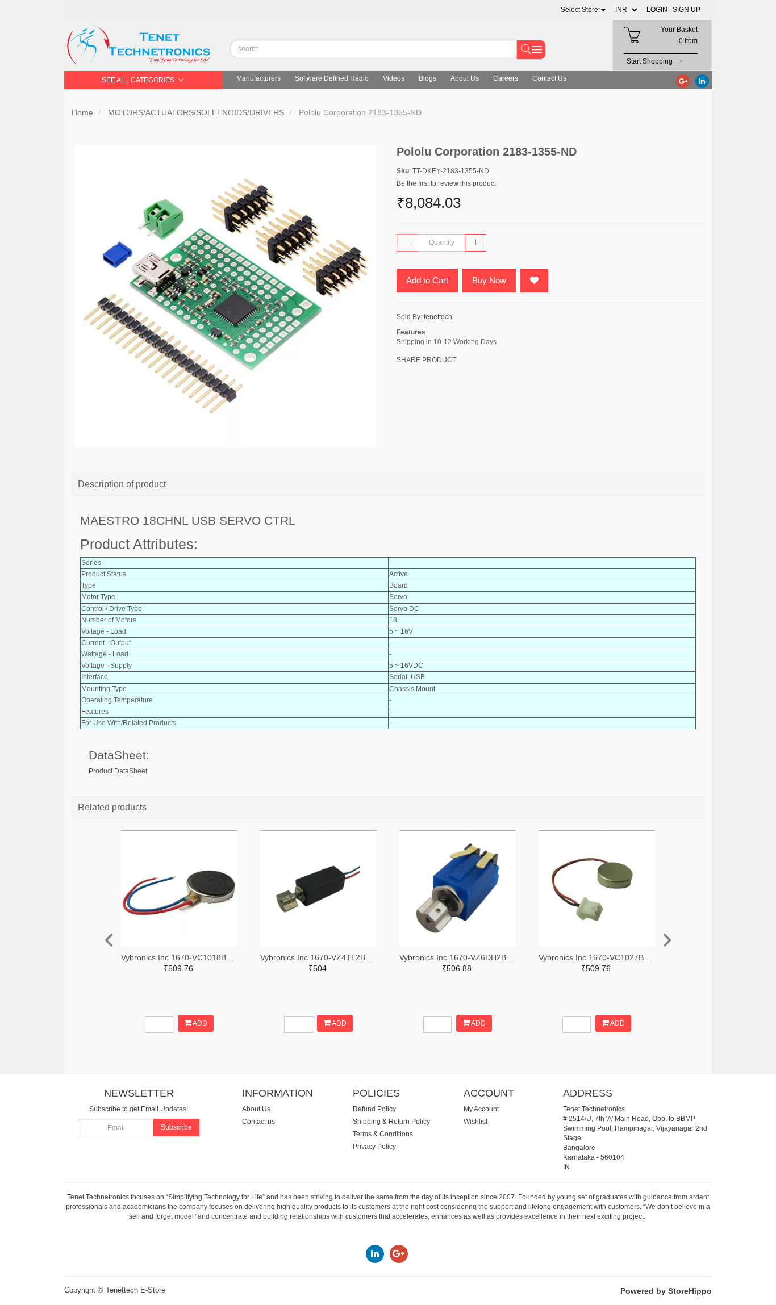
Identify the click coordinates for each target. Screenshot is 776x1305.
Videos (393, 78)
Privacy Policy (374, 1147)
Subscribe (176, 1127)
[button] (583, 10)
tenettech (438, 317)
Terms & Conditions (383, 1134)
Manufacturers (258, 78)
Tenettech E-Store (135, 1290)
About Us (464, 78)
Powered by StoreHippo (666, 1290)
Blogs (427, 78)
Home (82, 112)
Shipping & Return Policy (391, 1122)
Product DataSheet (118, 771)
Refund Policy (374, 1109)
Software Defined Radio (332, 78)
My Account (481, 1109)
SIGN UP (686, 10)
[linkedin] (702, 81)
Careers (505, 78)
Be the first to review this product (446, 183)
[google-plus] (683, 81)
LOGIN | (658, 10)
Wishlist (475, 1122)
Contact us (258, 1122)
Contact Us (549, 78)
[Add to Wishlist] (534, 280)
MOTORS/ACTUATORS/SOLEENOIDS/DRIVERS (196, 112)
